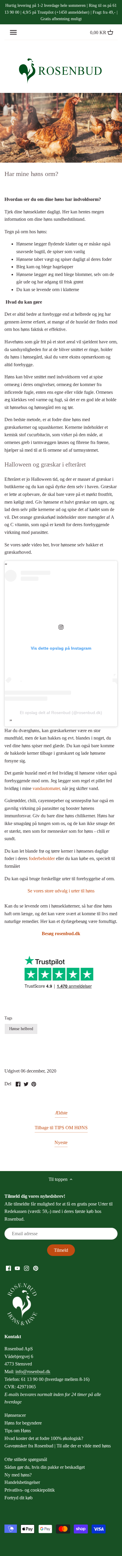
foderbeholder (42, 858)
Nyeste (61, 1142)
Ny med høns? (18, 1474)
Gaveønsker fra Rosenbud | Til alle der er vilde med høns (57, 1445)
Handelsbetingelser (22, 1482)
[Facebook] (8, 1268)
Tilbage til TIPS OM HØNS (61, 1127)
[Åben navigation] (13, 32)
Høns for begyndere (23, 1422)
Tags (8, 1018)
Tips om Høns (17, 1430)
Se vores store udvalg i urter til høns (61, 890)
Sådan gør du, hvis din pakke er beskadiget (44, 1467)
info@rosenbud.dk (32, 1371)
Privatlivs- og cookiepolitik (29, 1489)
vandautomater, (47, 788)
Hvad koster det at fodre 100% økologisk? (43, 1438)
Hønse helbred (21, 1028)
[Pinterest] (35, 1268)
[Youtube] (17, 1268)
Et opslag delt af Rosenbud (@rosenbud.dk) (61, 712)
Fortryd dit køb (18, 1497)
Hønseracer (15, 1415)
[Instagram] (26, 1268)
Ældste (61, 1112)
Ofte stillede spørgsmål (25, 1459)
